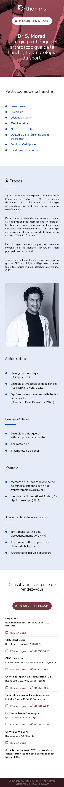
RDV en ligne (18, 633)
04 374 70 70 (41, 669)
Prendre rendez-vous (34, 20)
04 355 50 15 (41, 651)
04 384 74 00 (41, 706)
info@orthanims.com (34, 606)
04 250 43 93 (41, 724)
